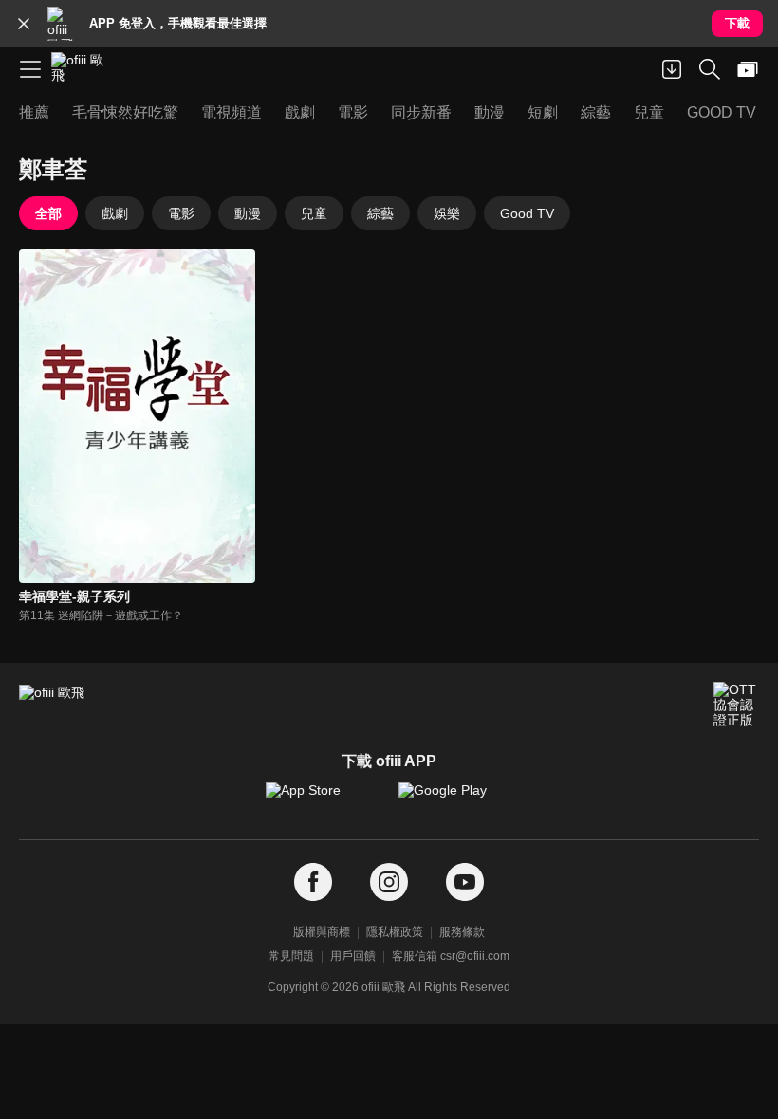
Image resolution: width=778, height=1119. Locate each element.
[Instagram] (389, 882)
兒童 (314, 213)
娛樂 (447, 213)
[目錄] (30, 69)
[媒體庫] (747, 69)
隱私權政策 (394, 932)
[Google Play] (455, 799)
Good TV (527, 213)
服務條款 (462, 932)
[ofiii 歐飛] (83, 69)
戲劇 (115, 213)
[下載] (671, 69)
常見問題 (291, 956)
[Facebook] (313, 882)
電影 (181, 213)
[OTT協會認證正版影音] (736, 704)
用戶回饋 (353, 956)
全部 (48, 213)
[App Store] (323, 799)
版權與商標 (321, 932)
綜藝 (380, 213)
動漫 (247, 213)
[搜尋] (709, 69)
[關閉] (23, 23)
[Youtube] (465, 882)
